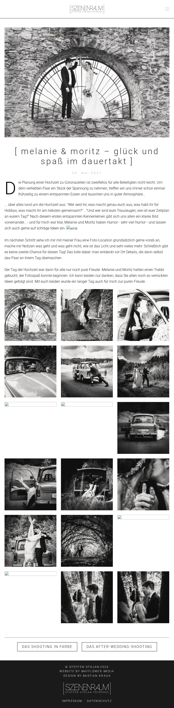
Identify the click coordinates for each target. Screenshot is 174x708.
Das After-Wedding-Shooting (119, 647)
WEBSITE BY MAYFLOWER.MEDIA (87, 671)
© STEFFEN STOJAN (87, 667)
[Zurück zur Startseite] (87, 9)
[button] (167, 9)
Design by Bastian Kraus (87, 675)
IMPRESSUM (72, 701)
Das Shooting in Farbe (47, 647)
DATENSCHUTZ (99, 701)
